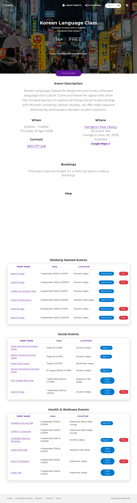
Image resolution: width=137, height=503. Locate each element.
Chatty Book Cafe (19, 450)
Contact (49, 498)
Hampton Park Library (100, 127)
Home (9, 498)
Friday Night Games (20, 363)
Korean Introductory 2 (21, 300)
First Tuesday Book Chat (22, 380)
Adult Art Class (17, 273)
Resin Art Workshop (20, 461)
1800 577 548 (36, 146)
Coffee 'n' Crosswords (21, 431)
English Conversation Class (23, 291)
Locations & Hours (24, 498)
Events (9, 5)
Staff (58, 498)
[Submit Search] (118, 5)
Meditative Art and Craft (22, 423)
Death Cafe (16, 472)
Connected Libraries (120, 498)
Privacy (38, 498)
